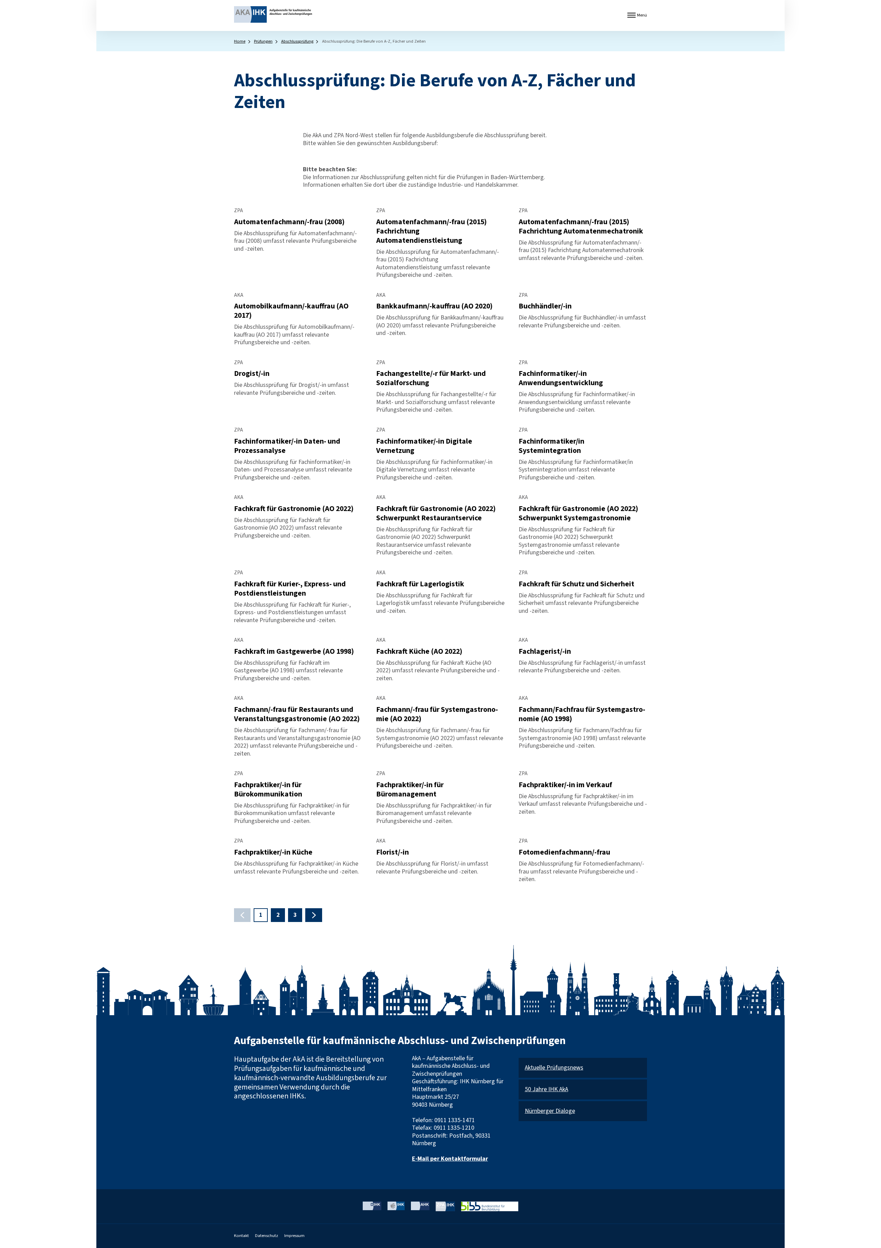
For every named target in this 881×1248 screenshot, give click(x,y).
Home (239, 41)
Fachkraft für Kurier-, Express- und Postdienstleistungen (290, 589)
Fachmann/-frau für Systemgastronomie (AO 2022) (437, 714)
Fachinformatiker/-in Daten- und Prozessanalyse (287, 446)
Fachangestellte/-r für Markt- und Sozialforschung (431, 378)
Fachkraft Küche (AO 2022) (419, 651)
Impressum (294, 1236)
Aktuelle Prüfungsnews (554, 1068)
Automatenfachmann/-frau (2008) (289, 222)
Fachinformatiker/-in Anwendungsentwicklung (561, 378)
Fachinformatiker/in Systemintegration (551, 446)
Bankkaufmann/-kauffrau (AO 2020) (434, 306)
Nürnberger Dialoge (550, 1111)
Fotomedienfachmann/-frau (564, 852)
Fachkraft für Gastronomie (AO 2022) (293, 508)
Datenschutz (266, 1236)
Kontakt (241, 1236)
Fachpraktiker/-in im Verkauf (565, 785)
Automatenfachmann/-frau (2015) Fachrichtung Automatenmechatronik (581, 227)
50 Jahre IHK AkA (546, 1090)
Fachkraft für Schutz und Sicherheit (576, 584)
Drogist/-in (251, 373)
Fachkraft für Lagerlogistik (420, 584)
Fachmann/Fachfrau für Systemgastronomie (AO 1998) (582, 714)
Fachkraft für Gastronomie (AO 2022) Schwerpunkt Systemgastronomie (578, 513)
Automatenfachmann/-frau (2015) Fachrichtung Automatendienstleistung (431, 231)
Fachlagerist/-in (545, 651)
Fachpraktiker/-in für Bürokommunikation (268, 790)
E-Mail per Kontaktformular (450, 1158)
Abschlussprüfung (297, 41)
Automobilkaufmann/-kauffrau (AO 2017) (291, 311)
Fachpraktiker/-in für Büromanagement (410, 790)
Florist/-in (392, 852)
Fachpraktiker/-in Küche (273, 852)
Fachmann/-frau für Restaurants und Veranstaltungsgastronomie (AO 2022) (297, 714)
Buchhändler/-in (545, 306)
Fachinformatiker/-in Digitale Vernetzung (424, 446)
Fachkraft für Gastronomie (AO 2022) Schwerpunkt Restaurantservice (436, 513)
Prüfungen (263, 41)
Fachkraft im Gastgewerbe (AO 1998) (294, 651)
